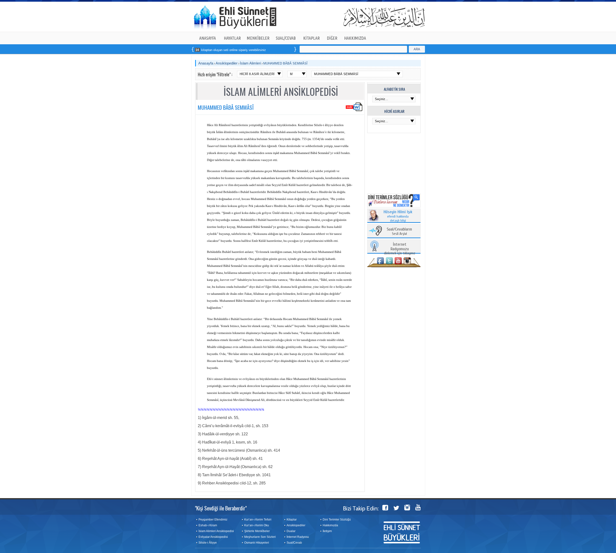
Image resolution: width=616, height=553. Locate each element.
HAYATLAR (232, 38)
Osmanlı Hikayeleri (256, 542)
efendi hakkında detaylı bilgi (398, 216)
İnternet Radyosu (298, 537)
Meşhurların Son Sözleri (260, 537)
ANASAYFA (207, 38)
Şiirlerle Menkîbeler (257, 531)
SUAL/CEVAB (286, 38)
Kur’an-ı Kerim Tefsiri (257, 519)
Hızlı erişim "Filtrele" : (215, 74)
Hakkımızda (330, 525)
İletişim (327, 531)
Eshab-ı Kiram (208, 525)
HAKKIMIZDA (355, 38)
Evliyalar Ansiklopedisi (213, 537)
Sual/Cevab (294, 542)
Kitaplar (292, 519)
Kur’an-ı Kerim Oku (256, 525)
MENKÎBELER (258, 38)
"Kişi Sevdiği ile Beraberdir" (221, 508)
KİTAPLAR (311, 38)
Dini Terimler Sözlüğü (337, 519)
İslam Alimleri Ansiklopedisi (216, 531)
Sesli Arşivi (399, 231)
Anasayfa (205, 63)
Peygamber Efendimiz (213, 519)
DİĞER (332, 38)
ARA (417, 49)
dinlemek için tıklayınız (399, 249)
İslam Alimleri (250, 63)
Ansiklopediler (226, 63)
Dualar (291, 531)
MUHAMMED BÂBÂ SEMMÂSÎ (285, 63)
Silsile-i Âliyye (208, 542)
